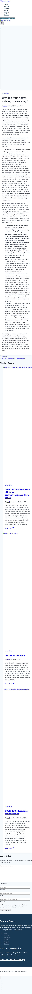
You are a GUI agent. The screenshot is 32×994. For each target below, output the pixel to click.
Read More (9, 528)
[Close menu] (0, 977)
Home (6, 4)
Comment (3, 883)
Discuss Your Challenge (7, 18)
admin (5, 106)
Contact (6, 15)
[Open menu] (1, 23)
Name (2, 889)
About (6, 10)
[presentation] (17, 424)
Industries (7, 8)
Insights (6, 13)
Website (2, 901)
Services (7, 6)
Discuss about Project (15, 655)
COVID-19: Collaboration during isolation (12, 357)
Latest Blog (5, 93)
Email (2, 895)
